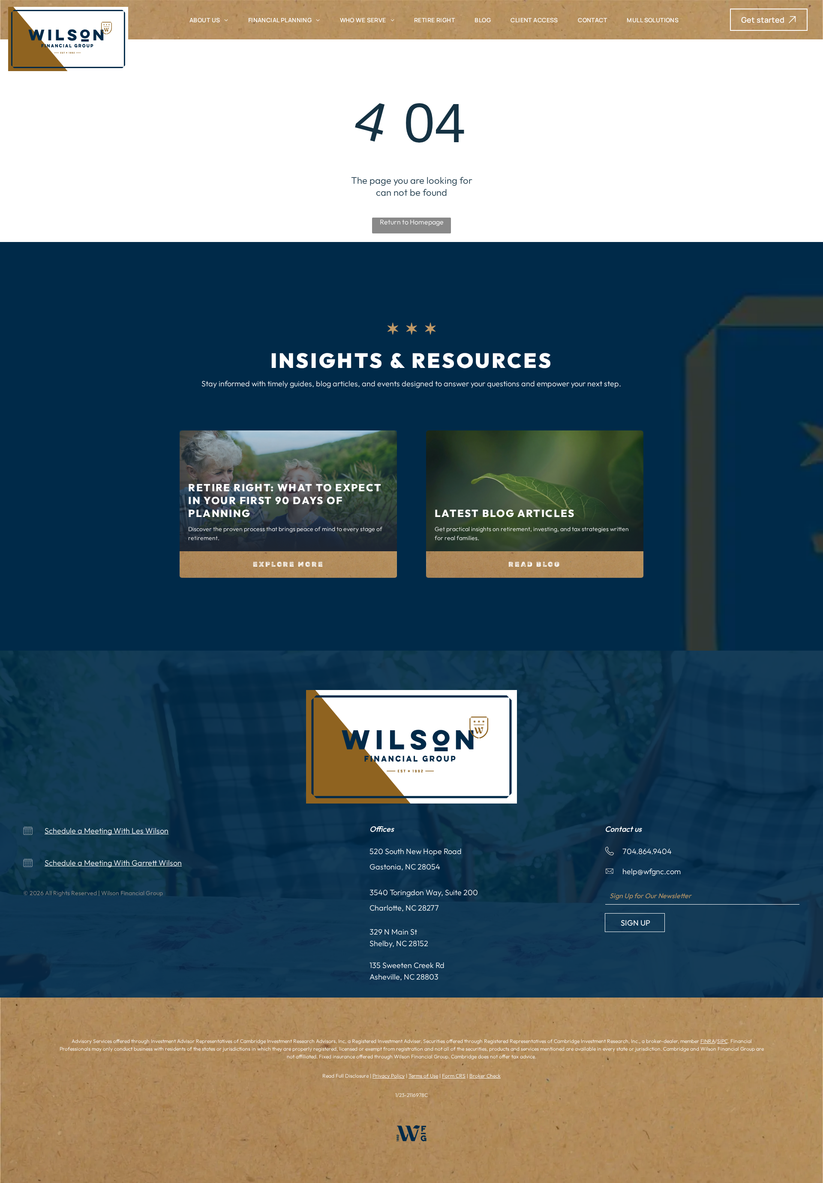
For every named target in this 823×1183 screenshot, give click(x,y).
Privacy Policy (388, 1075)
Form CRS (454, 1075)
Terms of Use (423, 1075)
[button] (769, 20)
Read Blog (534, 564)
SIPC (722, 1041)
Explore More (288, 564)
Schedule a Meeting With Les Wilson (106, 831)
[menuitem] (208, 20)
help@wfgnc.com (651, 871)
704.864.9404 (647, 851)
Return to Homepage (412, 222)
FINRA (707, 1041)
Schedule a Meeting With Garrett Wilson (113, 863)
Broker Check (485, 1075)
